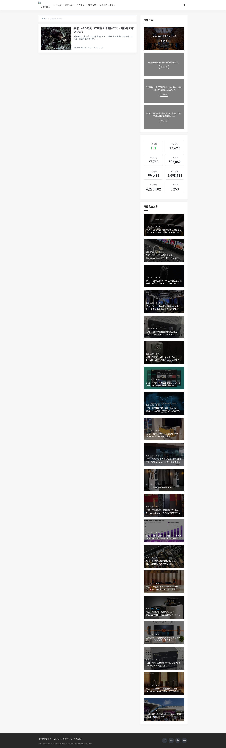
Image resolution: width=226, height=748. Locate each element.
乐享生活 (80, 5)
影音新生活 (55, 743)
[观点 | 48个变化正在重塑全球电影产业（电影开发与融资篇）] (56, 38)
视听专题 (92, 5)
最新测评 (69, 5)
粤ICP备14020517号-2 (66, 743)
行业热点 (57, 5)
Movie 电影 (80, 48)
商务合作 (77, 739)
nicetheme (88, 743)
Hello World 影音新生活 (62, 739)
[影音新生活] (44, 5)
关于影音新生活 (106, 5)
